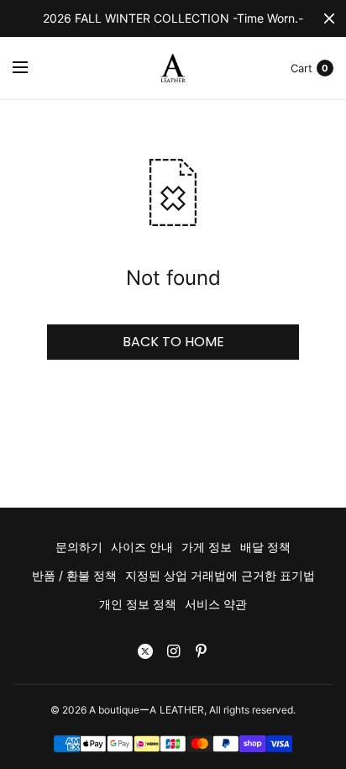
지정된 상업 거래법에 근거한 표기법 (220, 575)
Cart (301, 68)
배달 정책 (265, 547)
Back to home (173, 341)
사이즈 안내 (142, 547)
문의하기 (78, 547)
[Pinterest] (200, 651)
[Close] (329, 18)
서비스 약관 (216, 604)
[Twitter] (145, 651)
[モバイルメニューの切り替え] (31, 68)
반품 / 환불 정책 (74, 575)
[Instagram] (173, 651)
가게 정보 (206, 547)
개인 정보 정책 (137, 604)
